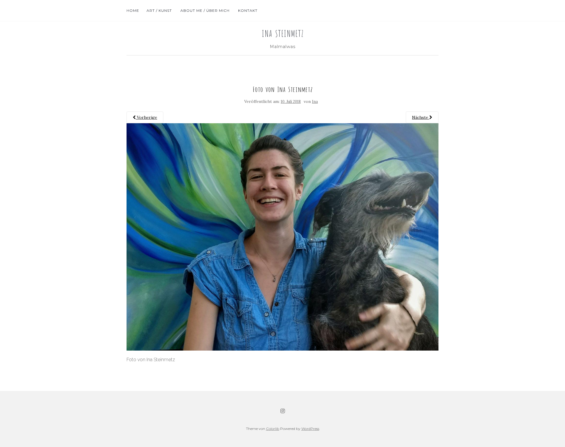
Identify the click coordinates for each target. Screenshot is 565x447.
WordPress (310, 428)
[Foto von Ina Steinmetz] (282, 236)
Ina (315, 101)
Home (133, 10)
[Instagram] (282, 411)
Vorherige (146, 117)
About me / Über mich (204, 10)
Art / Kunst (159, 10)
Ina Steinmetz (283, 32)
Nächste (420, 117)
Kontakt (247, 10)
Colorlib (272, 428)
